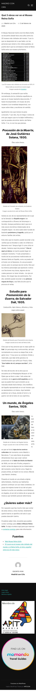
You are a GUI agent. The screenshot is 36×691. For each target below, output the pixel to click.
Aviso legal (4, 590)
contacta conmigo (9, 529)
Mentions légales (6, 594)
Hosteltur (23, 89)
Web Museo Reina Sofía (13, 541)
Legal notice (5, 592)
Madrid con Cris (7, 5)
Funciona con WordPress (18, 683)
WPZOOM (27, 686)
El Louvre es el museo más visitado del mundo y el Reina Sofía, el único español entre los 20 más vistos (17, 547)
